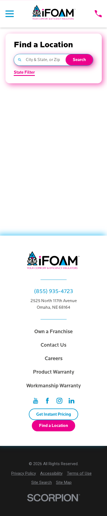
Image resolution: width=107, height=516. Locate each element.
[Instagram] (59, 401)
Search (79, 59)
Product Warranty (53, 372)
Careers (54, 358)
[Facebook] (47, 401)
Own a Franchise (53, 332)
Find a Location (53, 425)
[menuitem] (23, 473)
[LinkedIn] (71, 401)
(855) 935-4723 (53, 291)
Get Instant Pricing (53, 414)
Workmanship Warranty (53, 386)
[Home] (54, 13)
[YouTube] (35, 401)
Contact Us (53, 345)
